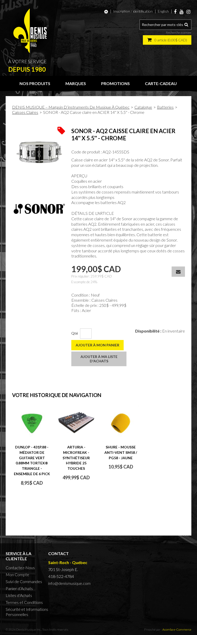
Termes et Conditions (24, 602)
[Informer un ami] (178, 271)
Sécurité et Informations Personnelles (27, 612)
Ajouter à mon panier (97, 345)
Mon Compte (17, 574)
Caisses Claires (25, 112)
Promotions (115, 83)
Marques (75, 83)
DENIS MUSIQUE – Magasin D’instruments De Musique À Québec (71, 107)
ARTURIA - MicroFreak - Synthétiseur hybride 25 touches (76, 458)
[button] (167, 40)
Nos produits (34, 83)
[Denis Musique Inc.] (30, 30)
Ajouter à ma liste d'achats (99, 358)
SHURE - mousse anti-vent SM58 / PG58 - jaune (120, 452)
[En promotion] (61, 130)
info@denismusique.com (69, 583)
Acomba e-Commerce (176, 629)
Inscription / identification (133, 11)
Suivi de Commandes (24, 581)
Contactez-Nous (20, 567)
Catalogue (143, 107)
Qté (74, 333)
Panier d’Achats (19, 588)
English (163, 11)
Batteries (165, 107)
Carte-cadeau (161, 83)
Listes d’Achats (19, 595)
